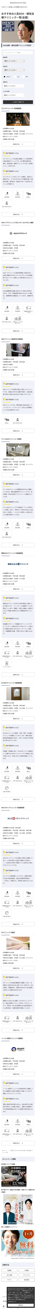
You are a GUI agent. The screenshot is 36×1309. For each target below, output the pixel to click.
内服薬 (9, 1270)
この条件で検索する (18, 102)
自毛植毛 (26, 1280)
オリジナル (26, 1275)
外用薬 (27, 1270)
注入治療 (9, 1275)
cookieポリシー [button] (12, 1301)
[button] (32, 606)
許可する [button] (21, 1305)
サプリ (9, 1280)
